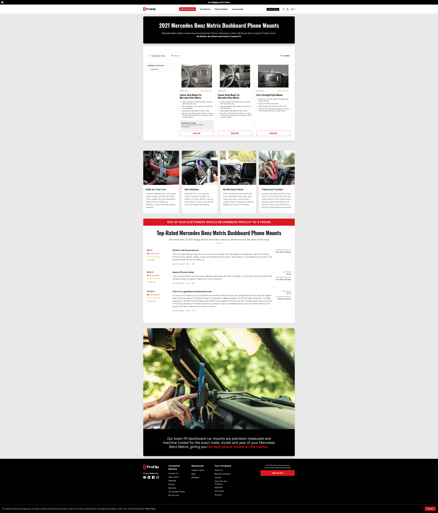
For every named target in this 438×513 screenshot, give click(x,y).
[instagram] (157, 477)
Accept (430, 509)
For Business (273, 9)
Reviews (218, 495)
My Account (173, 495)
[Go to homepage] (149, 9)
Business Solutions (223, 474)
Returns (171, 484)
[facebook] (153, 477)
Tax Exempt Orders (176, 491)
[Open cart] (292, 9)
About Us (219, 470)
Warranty (172, 488)
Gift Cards (219, 491)
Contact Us (173, 473)
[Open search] (283, 9)
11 (190, 311)
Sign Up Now (277, 473)
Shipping (172, 481)
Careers (218, 477)
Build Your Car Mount (187, 9)
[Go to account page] (288, 9)
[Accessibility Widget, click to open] (2, 2)
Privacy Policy (150, 509)
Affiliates (195, 477)
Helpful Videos (198, 470)
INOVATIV (219, 487)
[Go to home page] (154, 467)
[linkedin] (149, 477)
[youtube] (144, 477)
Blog (193, 474)
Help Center (173, 477)
